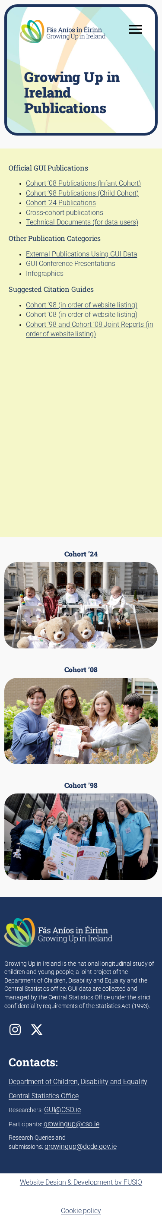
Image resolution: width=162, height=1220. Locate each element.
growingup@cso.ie (71, 1124)
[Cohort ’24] (81, 599)
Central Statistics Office (44, 1096)
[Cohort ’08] (81, 715)
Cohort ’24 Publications (61, 203)
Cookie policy (81, 1211)
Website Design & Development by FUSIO (81, 1182)
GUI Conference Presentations (70, 263)
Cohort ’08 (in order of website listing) (81, 314)
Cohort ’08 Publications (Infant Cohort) (83, 183)
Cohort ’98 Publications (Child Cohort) (82, 193)
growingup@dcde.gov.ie (80, 1146)
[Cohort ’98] (81, 830)
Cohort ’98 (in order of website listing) (81, 305)
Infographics (45, 273)
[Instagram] (15, 1029)
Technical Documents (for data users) (82, 222)
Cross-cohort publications (64, 213)
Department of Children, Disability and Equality (78, 1082)
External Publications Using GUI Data (81, 254)
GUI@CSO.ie (62, 1110)
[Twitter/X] (36, 1029)
